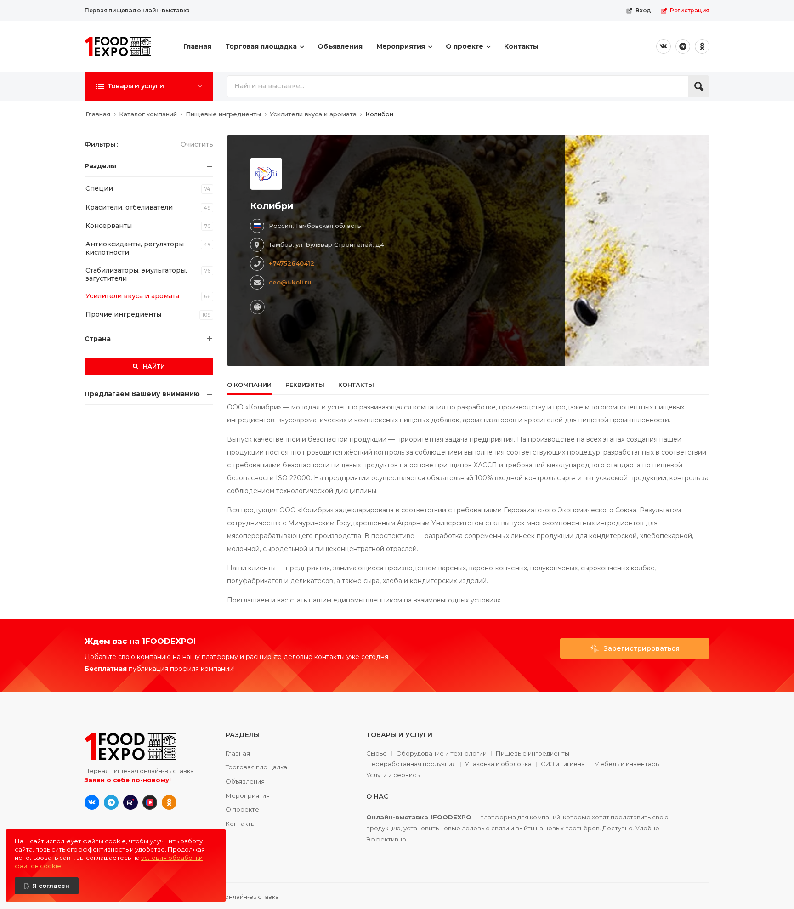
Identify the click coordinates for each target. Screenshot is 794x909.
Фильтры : (101, 144)
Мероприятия (400, 46)
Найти (153, 366)
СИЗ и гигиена (563, 764)
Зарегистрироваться (641, 648)
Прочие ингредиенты (123, 314)
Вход (643, 10)
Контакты (521, 46)
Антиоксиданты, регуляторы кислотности (134, 248)
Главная (197, 46)
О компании (249, 384)
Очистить (197, 144)
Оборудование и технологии (441, 753)
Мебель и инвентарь (626, 764)
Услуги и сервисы (393, 775)
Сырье (376, 753)
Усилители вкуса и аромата (132, 296)
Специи (99, 188)
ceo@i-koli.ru (290, 282)
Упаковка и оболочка (498, 764)
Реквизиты (304, 384)
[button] (149, 86)
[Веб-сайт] (257, 307)
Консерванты (108, 226)
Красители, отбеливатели (129, 207)
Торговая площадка (261, 46)
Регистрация (689, 10)
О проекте (464, 46)
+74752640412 (291, 263)
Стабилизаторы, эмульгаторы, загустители (136, 274)
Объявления (340, 46)
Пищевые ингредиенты (532, 753)
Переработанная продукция (411, 764)
